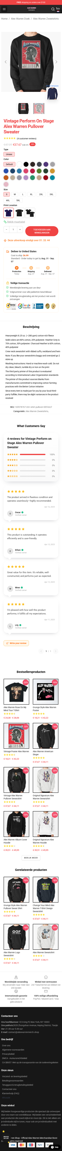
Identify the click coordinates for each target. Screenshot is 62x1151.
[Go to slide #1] (23, 108)
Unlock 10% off (6, 1137)
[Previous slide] (6, 62)
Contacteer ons (9, 1089)
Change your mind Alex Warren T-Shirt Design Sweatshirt (43, 908)
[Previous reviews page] (41, 651)
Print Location (10, 205)
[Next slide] (56, 62)
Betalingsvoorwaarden (12, 1080)
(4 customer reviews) (26, 138)
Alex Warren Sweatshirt (43, 952)
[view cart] (58, 9)
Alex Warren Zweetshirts (46, 18)
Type (6, 149)
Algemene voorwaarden (13, 1050)
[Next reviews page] (55, 651)
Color (6, 159)
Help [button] (56, 1147)
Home (4, 18)
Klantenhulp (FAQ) (10, 1093)
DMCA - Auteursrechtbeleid (14, 1058)
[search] (53, 9)
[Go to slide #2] (39, 108)
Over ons (6, 1045)
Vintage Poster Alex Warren (16, 751)
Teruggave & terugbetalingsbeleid (17, 1085)
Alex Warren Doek (20, 18)
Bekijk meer (31, 858)
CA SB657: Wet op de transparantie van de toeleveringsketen (30, 1062)
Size (6, 189)
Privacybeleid (8, 1054)
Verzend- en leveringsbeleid (14, 1076)
